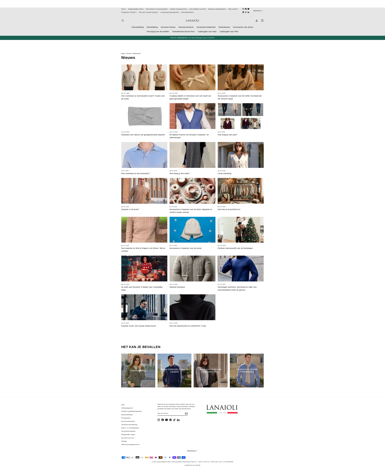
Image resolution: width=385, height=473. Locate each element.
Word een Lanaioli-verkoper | (148, 12)
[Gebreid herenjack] (193, 268)
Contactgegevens (127, 408)
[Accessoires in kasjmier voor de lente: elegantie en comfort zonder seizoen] (193, 191)
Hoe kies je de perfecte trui (229, 209)
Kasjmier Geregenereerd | (178, 9)
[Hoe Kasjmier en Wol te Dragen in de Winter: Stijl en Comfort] (144, 230)
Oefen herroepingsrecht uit (130, 444)
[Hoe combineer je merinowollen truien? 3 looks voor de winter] (144, 77)
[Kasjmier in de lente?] (144, 191)
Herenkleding (152, 27)
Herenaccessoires (186, 27)
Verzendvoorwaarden (128, 431)
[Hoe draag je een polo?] (241, 116)
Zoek (123, 404)
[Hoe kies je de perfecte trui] (241, 191)
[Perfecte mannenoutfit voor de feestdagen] (241, 230)
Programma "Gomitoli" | (129, 12)
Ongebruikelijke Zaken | (136, 9)
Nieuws (128, 53)
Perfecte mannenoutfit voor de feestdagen (235, 248)
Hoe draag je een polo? (227, 135)
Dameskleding (138, 27)
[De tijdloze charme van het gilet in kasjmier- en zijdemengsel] (193, 116)
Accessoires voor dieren (243, 27)
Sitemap (124, 441)
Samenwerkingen (127, 414)
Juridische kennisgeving (129, 424)
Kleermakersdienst (187, 12)
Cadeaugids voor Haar (207, 32)
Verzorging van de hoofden (158, 32)
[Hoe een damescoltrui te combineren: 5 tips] (193, 307)
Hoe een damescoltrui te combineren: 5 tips (188, 326)
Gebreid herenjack (177, 287)
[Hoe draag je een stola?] (193, 155)
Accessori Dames (168, 27)
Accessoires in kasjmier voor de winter (186, 248)
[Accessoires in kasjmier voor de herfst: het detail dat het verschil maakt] (241, 77)
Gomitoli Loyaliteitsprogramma (131, 411)
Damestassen (224, 27)
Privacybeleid (125, 418)
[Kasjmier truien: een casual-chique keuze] (144, 307)
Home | (123, 9)
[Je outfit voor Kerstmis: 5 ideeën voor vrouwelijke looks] (144, 268)
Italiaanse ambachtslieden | (217, 9)
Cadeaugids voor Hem (229, 32)
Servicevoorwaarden (128, 421)
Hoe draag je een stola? (180, 173)
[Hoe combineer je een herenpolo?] (144, 155)
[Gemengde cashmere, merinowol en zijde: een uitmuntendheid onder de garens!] (241, 268)
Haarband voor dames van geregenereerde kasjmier (143, 135)
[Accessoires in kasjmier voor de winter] (193, 230)
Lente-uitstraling (224, 173)
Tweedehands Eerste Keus (183, 32)
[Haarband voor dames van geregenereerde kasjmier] (144, 116)
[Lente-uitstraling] (241, 155)
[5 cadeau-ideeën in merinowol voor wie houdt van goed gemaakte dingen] (193, 77)
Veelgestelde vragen (128, 434)
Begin (123, 53)
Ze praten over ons (127, 438)
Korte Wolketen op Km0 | (197, 9)
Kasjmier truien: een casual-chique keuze (138, 326)
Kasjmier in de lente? (130, 209)
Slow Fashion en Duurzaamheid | (157, 9)
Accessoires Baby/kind (206, 27)
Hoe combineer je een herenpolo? (135, 173)
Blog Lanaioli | (233, 9)
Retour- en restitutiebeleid (130, 428)
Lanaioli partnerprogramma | (169, 12)
